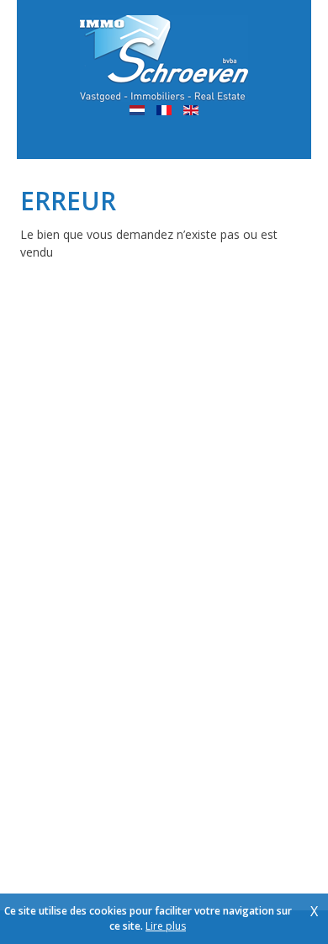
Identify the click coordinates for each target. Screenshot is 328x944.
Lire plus (165, 926)
